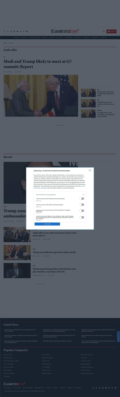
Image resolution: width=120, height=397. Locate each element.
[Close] (90, 171)
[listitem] (60, 195)
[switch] (82, 198)
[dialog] (60, 198)
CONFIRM (47, 224)
